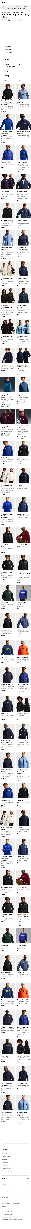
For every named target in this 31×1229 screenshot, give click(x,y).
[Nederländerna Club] (23, 647)
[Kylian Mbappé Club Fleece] (7, 268)
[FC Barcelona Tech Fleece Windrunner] (23, 238)
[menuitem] (5, 1206)
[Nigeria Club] (7, 593)
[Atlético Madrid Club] (7, 675)
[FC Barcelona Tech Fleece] (7, 760)
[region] (15, 76)
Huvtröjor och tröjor (18, 12)
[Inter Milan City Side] (7, 210)
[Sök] (23, 2)
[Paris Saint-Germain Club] (23, 210)
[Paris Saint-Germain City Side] (23, 295)
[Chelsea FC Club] (7, 152)
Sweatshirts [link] (8, 52)
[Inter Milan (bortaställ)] (23, 704)
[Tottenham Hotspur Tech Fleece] (23, 326)
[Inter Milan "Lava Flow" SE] (23, 562)
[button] (12, 60)
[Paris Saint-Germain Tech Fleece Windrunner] (7, 122)
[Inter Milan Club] (7, 620)
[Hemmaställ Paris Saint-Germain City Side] (23, 355)
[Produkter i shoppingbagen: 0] (27, 2)
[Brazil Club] (7, 647)
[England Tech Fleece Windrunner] (23, 91)
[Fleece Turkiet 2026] (23, 535)
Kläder (9, 12)
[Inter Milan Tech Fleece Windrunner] (23, 122)
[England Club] (23, 504)
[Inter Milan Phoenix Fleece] (7, 535)
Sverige (6, 1197)
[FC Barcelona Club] (23, 731)
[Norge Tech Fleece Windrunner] (7, 91)
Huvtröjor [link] (7, 46)
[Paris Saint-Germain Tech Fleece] (23, 152)
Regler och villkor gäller (15, 8)
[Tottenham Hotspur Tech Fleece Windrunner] (7, 238)
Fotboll (4, 12)
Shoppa (23, 8)
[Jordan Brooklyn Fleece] (23, 593)
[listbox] (17, 20)
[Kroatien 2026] (7, 704)
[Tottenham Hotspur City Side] (23, 181)
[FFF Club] (7, 355)
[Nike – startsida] (4, 2)
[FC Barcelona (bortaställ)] (7, 181)
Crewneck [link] (7, 49)
